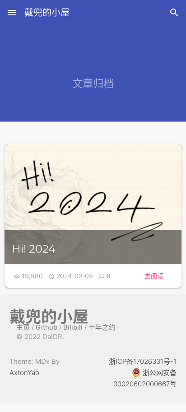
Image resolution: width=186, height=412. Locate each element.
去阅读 (154, 276)
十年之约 (102, 327)
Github (46, 327)
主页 (23, 327)
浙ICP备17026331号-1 (143, 361)
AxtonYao (24, 372)
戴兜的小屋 (47, 12)
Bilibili (73, 327)
